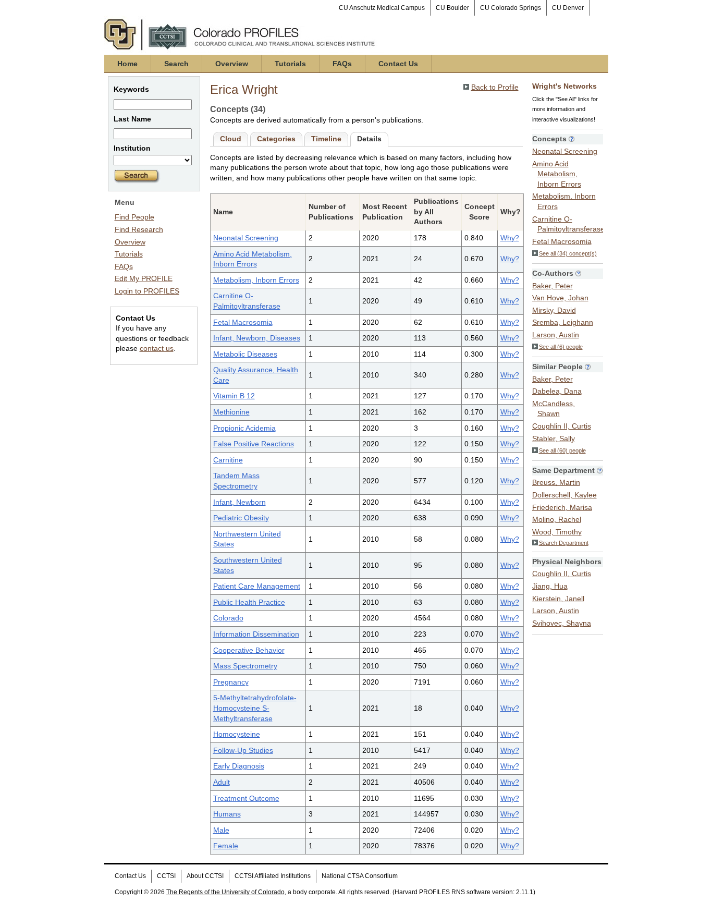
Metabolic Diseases (245, 354)
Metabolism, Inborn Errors (256, 280)
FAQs (342, 63)
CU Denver (568, 7)
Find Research (139, 229)
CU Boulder (452, 7)
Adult (221, 782)
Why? (509, 238)
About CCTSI (205, 876)
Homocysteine (236, 734)
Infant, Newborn (239, 502)
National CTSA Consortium (360, 876)
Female (225, 846)
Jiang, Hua (550, 586)
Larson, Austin (555, 335)
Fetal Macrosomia (243, 322)
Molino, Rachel (556, 519)
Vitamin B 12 (234, 396)
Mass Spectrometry (245, 666)
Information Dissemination (256, 634)
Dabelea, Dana (557, 391)
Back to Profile (495, 87)
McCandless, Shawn (553, 408)
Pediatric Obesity (241, 518)
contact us (157, 348)
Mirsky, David (554, 310)
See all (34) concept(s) (568, 253)
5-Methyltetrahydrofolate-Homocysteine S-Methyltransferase (255, 707)
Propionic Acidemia (244, 428)
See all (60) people (562, 450)
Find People (134, 217)
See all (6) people (561, 347)
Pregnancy (231, 682)
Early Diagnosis (238, 766)
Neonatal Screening (245, 238)
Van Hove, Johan (560, 298)
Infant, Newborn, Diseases (256, 338)
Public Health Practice (249, 602)
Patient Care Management (256, 586)
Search (176, 63)
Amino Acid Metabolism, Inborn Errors (556, 174)
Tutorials (290, 63)
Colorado (228, 618)
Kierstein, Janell (558, 598)
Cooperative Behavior (249, 650)
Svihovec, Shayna (561, 623)
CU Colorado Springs (510, 7)
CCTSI (166, 876)
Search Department (563, 543)
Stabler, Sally (553, 438)
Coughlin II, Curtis (561, 426)
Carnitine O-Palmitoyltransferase (568, 224)
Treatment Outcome (246, 798)
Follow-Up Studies (243, 750)
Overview (231, 63)
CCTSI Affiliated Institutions (273, 876)
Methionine (231, 412)
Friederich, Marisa (562, 507)
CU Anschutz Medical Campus (382, 7)
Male (221, 830)
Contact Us (398, 63)
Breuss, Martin (556, 482)
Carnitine (228, 460)
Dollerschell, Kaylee (564, 495)
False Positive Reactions (253, 444)
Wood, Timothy (557, 532)
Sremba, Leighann (562, 322)
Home (127, 63)
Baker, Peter (552, 286)
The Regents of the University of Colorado (225, 892)
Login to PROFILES (147, 291)
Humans (227, 814)
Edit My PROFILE (144, 278)
